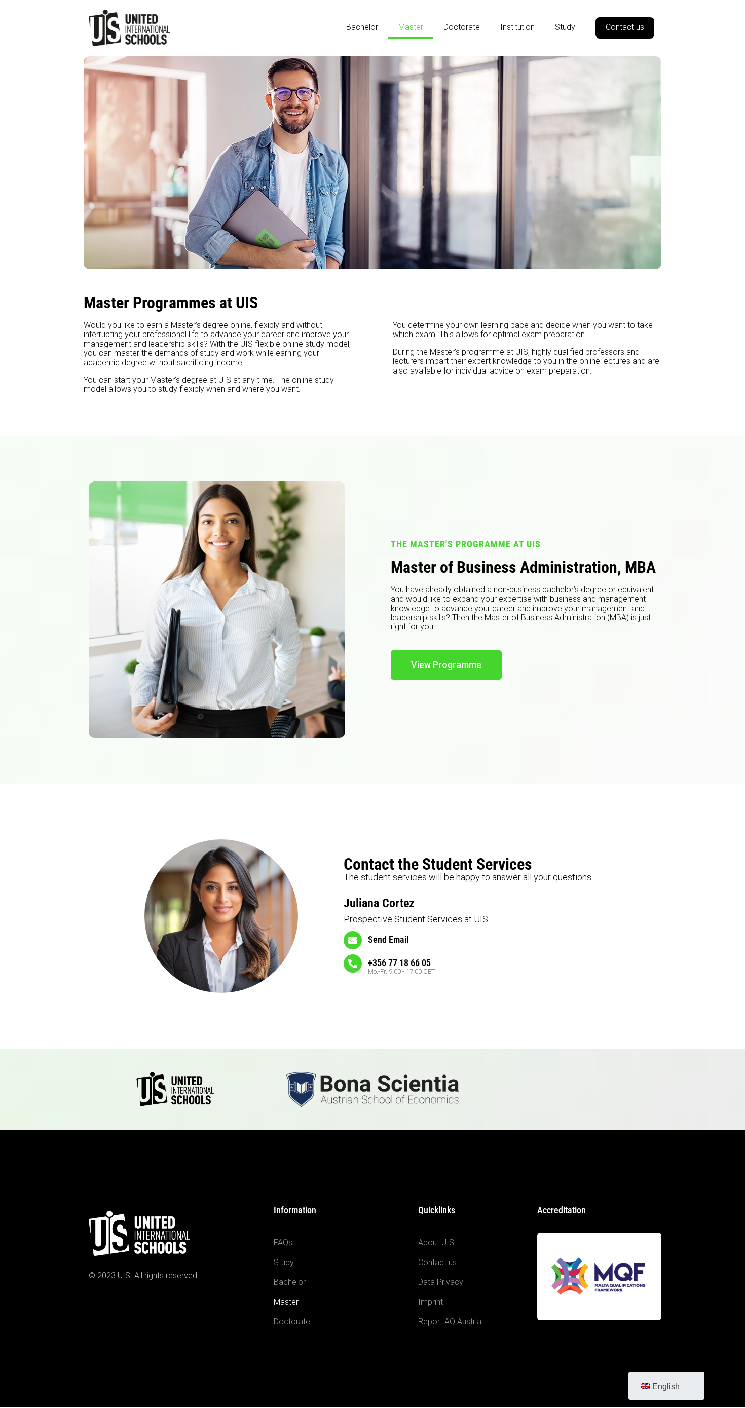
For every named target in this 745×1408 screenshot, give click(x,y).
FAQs (283, 1242)
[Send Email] (353, 940)
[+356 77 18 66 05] (353, 963)
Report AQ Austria (449, 1321)
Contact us (625, 27)
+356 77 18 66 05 (399, 962)
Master (410, 27)
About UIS (436, 1242)
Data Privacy (440, 1282)
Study (565, 27)
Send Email (388, 939)
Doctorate (461, 27)
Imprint (430, 1302)
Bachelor (362, 27)
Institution (517, 27)
